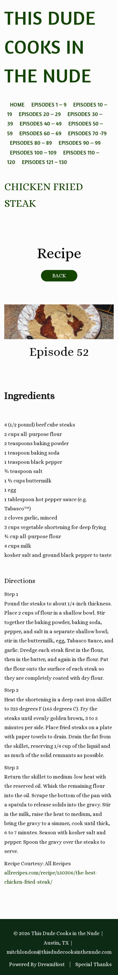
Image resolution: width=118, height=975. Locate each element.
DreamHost (51, 964)
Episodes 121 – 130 (44, 162)
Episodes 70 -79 (87, 133)
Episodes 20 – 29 (40, 114)
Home (17, 104)
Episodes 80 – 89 (31, 142)
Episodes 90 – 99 (80, 142)
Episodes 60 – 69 (40, 133)
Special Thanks (93, 964)
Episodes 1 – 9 (49, 104)
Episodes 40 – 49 (41, 123)
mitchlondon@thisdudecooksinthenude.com (59, 952)
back (59, 276)
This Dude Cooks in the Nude (50, 46)
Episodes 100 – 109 (33, 152)
